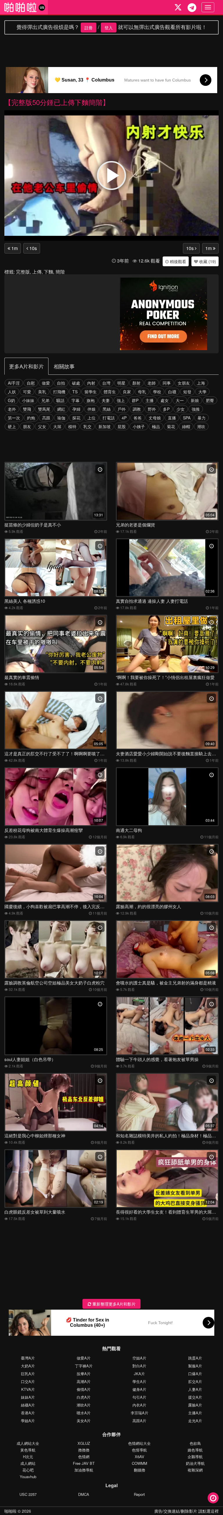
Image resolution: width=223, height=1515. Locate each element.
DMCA (83, 1494)
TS (75, 391)
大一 (180, 400)
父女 (42, 426)
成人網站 (27, 1463)
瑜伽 (61, 418)
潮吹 (201, 426)
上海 (201, 383)
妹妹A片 (28, 1397)
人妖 (12, 391)
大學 (202, 391)
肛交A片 (195, 1381)
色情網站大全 (139, 1443)
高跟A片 (139, 1420)
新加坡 (104, 426)
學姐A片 (28, 1420)
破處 (76, 383)
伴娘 (91, 409)
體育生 (110, 391)
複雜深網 (195, 1470)
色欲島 (195, 1443)
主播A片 (195, 1413)
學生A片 (139, 1381)
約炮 (31, 418)
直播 (172, 418)
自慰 (31, 383)
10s (32, 248)
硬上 (12, 426)
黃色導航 (27, 1450)
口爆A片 (195, 1373)
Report (139, 1494)
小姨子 (139, 426)
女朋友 (184, 383)
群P (135, 400)
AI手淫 (14, 383)
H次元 (28, 1456)
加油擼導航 (83, 1470)
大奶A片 (28, 1366)
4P (124, 418)
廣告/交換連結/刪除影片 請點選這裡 (186, 1511)
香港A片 (28, 1413)
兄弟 (45, 400)
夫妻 (106, 400)
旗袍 (91, 400)
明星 (121, 383)
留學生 (90, 391)
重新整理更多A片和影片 (113, 1304)
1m (14, 248)
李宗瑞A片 (139, 1413)
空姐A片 (139, 1358)
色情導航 (139, 1450)
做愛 (46, 383)
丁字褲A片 (84, 1366)
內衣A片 (139, 1405)
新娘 (195, 400)
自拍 (61, 383)
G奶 (11, 400)
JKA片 (139, 1373)
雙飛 (27, 409)
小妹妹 (28, 400)
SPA (186, 418)
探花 (76, 418)
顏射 (136, 383)
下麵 (48, 271)
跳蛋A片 (195, 1358)
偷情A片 (84, 1389)
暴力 (201, 418)
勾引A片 (139, 1397)
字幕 (75, 400)
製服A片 (195, 1366)
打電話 (108, 418)
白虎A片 (84, 1397)
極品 (156, 426)
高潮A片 (84, 1381)
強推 (196, 409)
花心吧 (28, 1470)
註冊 (88, 27)
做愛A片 (84, 1358)
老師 (152, 383)
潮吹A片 (84, 1405)
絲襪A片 (28, 1405)
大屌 (57, 426)
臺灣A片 (28, 1358)
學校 (157, 391)
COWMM (139, 1463)
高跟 (46, 418)
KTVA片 (28, 1389)
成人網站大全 (28, 1443)
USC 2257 (28, 1494)
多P (166, 409)
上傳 (37, 271)
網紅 (61, 409)
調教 (137, 409)
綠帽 (186, 426)
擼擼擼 (83, 1450)
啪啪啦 (10, 1511)
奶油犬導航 (195, 1463)
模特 (72, 426)
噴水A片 (84, 1413)
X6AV (139, 1456)
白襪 (172, 391)
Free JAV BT (84, 1463)
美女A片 (84, 1420)
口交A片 (28, 1381)
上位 (91, 418)
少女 (181, 409)
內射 (91, 383)
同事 (167, 383)
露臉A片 (195, 1405)
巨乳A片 (28, 1373)
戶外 (122, 409)
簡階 (60, 271)
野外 (152, 409)
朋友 (27, 426)
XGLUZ (84, 1443)
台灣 (106, 383)
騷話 (60, 400)
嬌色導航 (195, 1450)
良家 (127, 391)
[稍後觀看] (213, 1497)
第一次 (14, 418)
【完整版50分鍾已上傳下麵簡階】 (56, 102)
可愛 (27, 391)
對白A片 (139, 1366)
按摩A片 (84, 1373)
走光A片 (195, 1420)
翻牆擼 (139, 1470)
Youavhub (28, 1476)
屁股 (122, 426)
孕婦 (76, 409)
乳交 (87, 426)
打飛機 (59, 391)
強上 (121, 400)
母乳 (142, 391)
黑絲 (106, 409)
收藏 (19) (207, 261)
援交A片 (195, 1397)
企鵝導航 (195, 1456)
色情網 (83, 1456)
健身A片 (139, 1389)
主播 (149, 400)
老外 (12, 409)
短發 (187, 391)
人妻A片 (195, 1389)
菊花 (171, 426)
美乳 (42, 391)
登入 (109, 27)
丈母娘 (155, 418)
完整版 (23, 271)
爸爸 (138, 418)
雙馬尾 (44, 409)
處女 (165, 400)
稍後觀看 (177, 261)
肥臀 (210, 400)
